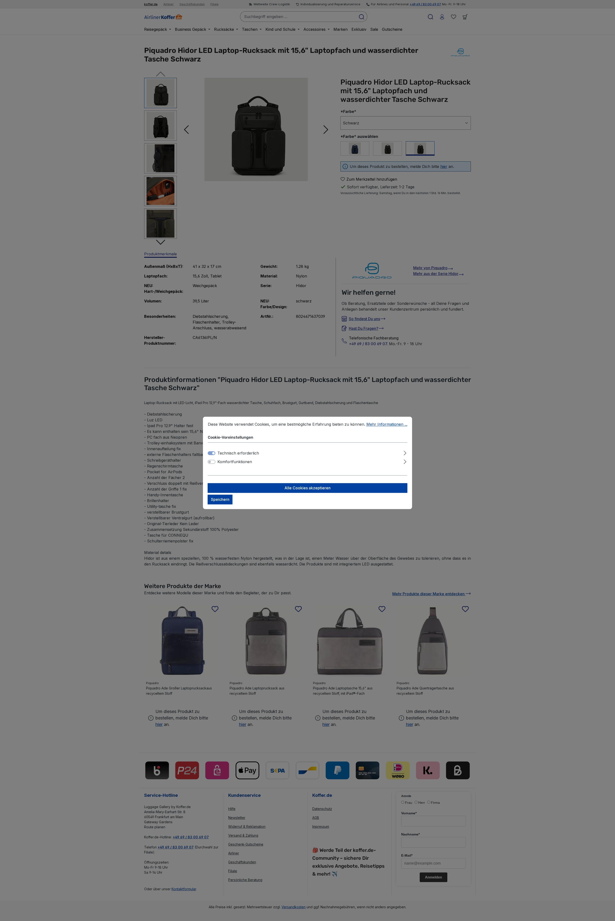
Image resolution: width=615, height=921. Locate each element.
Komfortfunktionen (234, 462)
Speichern (220, 499)
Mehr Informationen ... (386, 424)
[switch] (211, 462)
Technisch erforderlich (238, 453)
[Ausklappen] (405, 452)
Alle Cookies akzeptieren (307, 488)
